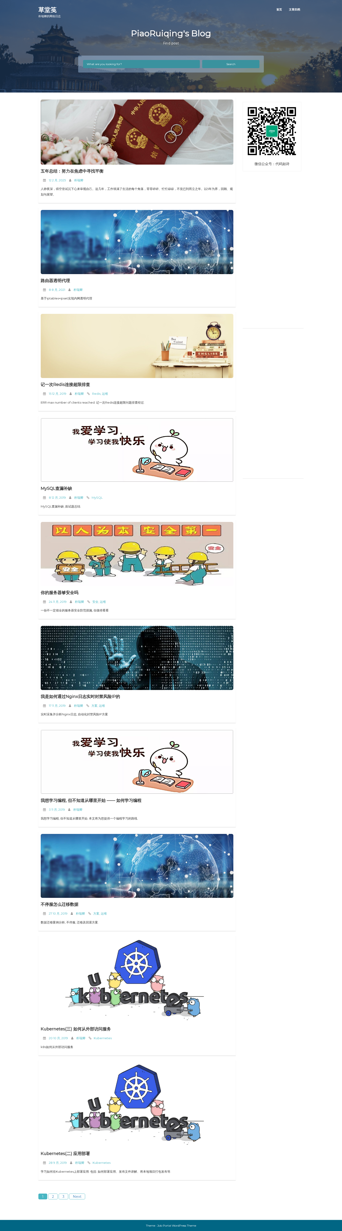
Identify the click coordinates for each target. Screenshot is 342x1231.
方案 (94, 705)
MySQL (97, 497)
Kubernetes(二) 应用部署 (65, 1153)
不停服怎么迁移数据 (59, 904)
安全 (95, 602)
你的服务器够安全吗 (59, 592)
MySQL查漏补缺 (56, 488)
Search (230, 64)
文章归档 (294, 9)
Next (77, 1196)
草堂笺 (49, 12)
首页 (279, 9)
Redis (96, 393)
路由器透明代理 (55, 280)
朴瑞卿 (78, 180)
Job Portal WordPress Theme (176, 1225)
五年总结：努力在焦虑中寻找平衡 (72, 171)
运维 (105, 393)
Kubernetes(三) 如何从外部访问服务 (76, 1029)
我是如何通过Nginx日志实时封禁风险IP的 (80, 696)
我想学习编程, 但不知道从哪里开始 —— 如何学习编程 (91, 800)
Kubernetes (103, 1038)
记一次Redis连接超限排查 (65, 384)
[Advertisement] (272, 252)
